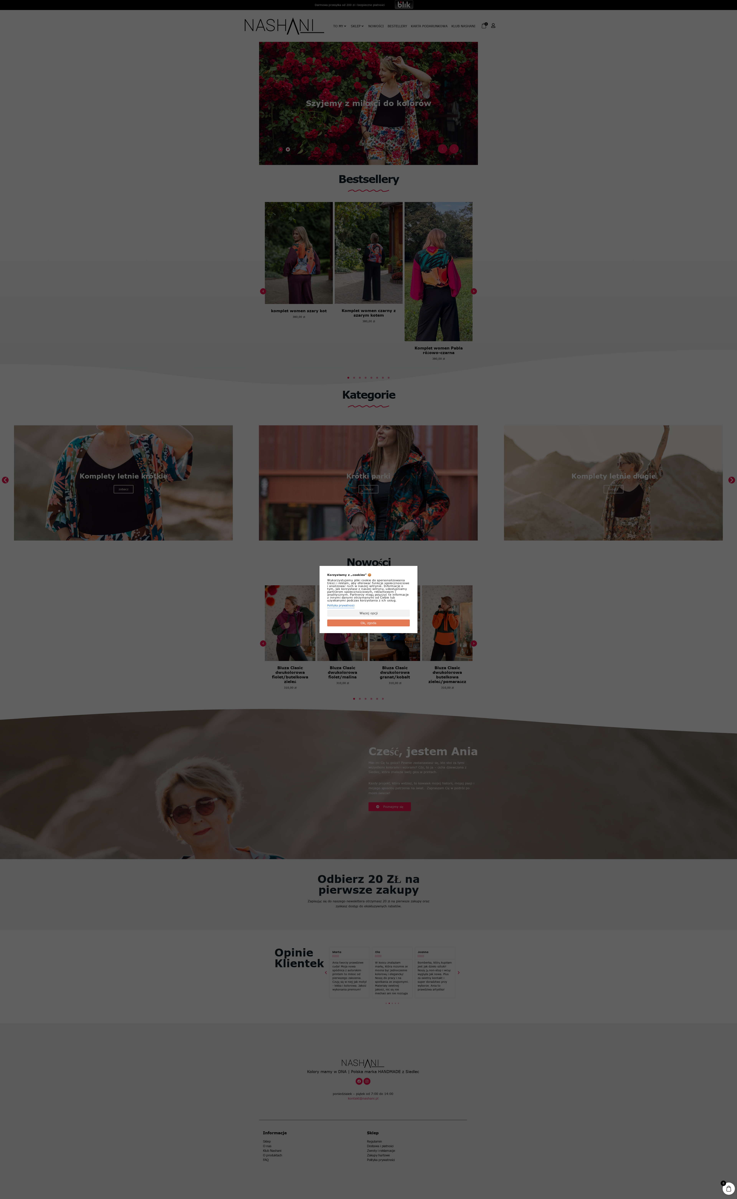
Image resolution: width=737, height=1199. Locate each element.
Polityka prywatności (340, 605)
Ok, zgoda (368, 623)
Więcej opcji (368, 613)
